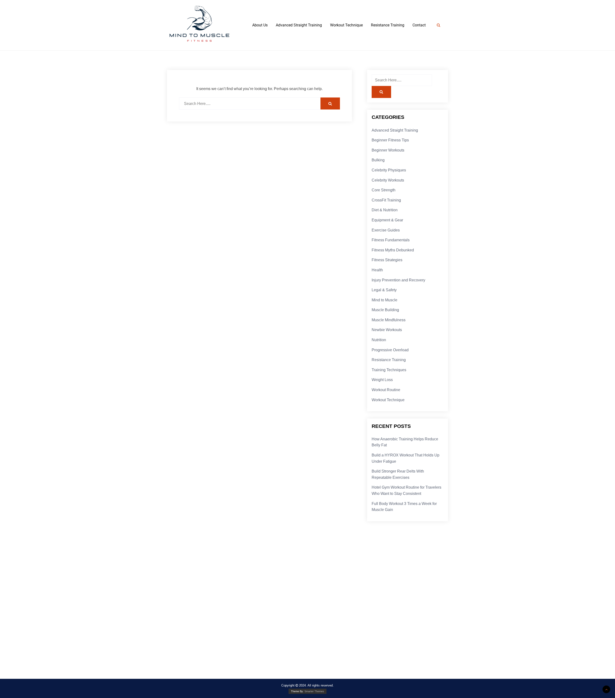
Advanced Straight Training (299, 25)
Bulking (378, 160)
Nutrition (379, 340)
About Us (260, 25)
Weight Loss (382, 380)
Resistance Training (387, 25)
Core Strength (383, 190)
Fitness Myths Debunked (393, 250)
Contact (419, 25)
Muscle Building (385, 310)
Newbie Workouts (387, 330)
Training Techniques (389, 370)
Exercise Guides (386, 230)
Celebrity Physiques (389, 170)
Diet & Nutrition (385, 210)
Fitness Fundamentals (391, 240)
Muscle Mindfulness (389, 320)
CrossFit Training (386, 200)
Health (377, 270)
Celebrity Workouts (388, 180)
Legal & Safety (384, 290)
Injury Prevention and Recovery (398, 280)
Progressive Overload (390, 350)
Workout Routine (386, 390)
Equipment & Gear (387, 220)
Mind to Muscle (384, 300)
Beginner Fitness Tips (390, 140)
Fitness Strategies (387, 260)
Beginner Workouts (388, 150)
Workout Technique (346, 25)
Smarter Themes (314, 691)
